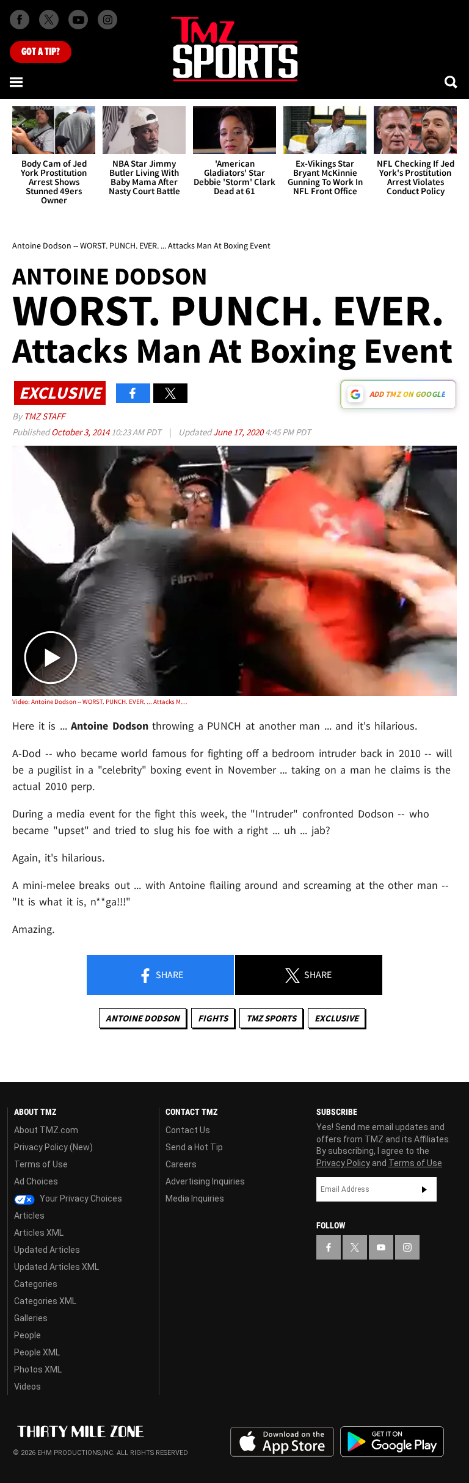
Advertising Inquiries (205, 1181)
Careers (181, 1164)
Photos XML (38, 1369)
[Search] (452, 82)
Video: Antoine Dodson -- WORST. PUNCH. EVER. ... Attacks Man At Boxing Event (101, 701)
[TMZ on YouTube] (381, 1247)
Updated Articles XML (56, 1267)
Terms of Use (41, 1164)
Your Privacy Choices (80, 1198)
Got (40, 52)
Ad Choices (36, 1181)
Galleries (31, 1318)
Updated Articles (47, 1250)
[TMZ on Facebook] (19, 19)
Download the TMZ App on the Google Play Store (392, 1441)
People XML (37, 1352)
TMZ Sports (271, 1018)
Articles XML (39, 1233)
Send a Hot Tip (194, 1147)
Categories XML (45, 1301)
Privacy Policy (343, 1163)
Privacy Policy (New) (53, 1147)
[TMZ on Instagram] (107, 19)
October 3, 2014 (81, 432)
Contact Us (187, 1130)
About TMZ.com (46, 1130)
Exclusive (336, 1018)
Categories (35, 1284)
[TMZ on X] (49, 19)
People (27, 1335)
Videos (27, 1386)
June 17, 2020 (239, 432)
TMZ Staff (44, 416)
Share (168, 974)
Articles (29, 1215)
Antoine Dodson (143, 1018)
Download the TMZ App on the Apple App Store (282, 1442)
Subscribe (424, 1189)
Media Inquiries (194, 1198)
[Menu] (17, 82)
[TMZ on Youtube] (78, 19)
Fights (213, 1018)
